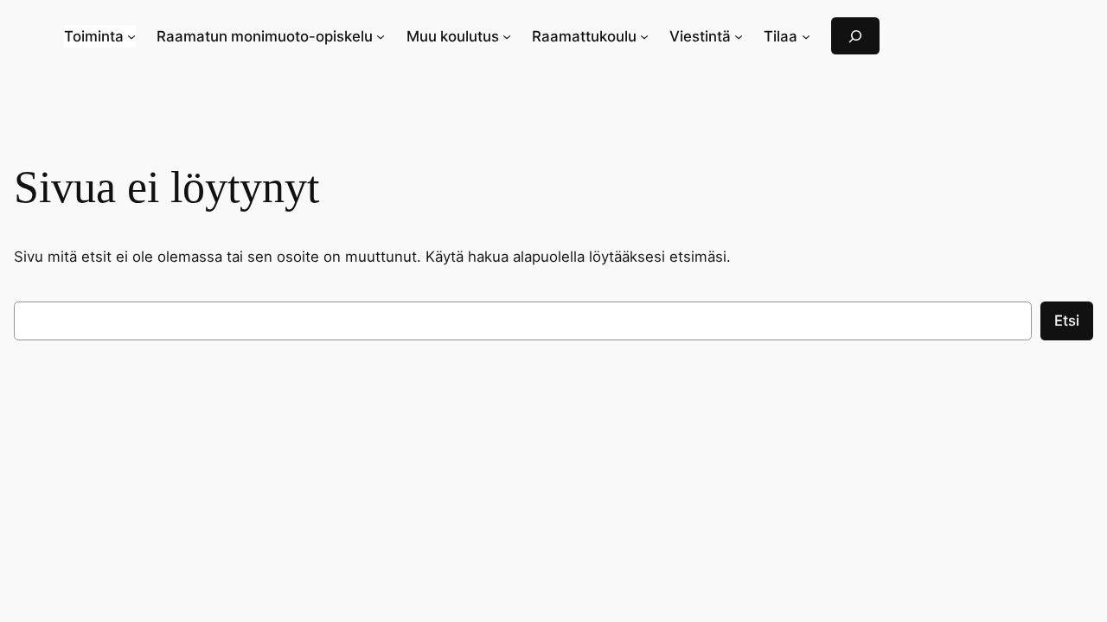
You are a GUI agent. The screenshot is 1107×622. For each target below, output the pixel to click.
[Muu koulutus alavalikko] (506, 36)
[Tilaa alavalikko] (806, 36)
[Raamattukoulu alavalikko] (644, 36)
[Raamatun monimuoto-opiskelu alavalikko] (380, 36)
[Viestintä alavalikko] (738, 36)
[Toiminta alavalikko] (131, 36)
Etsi (1066, 320)
